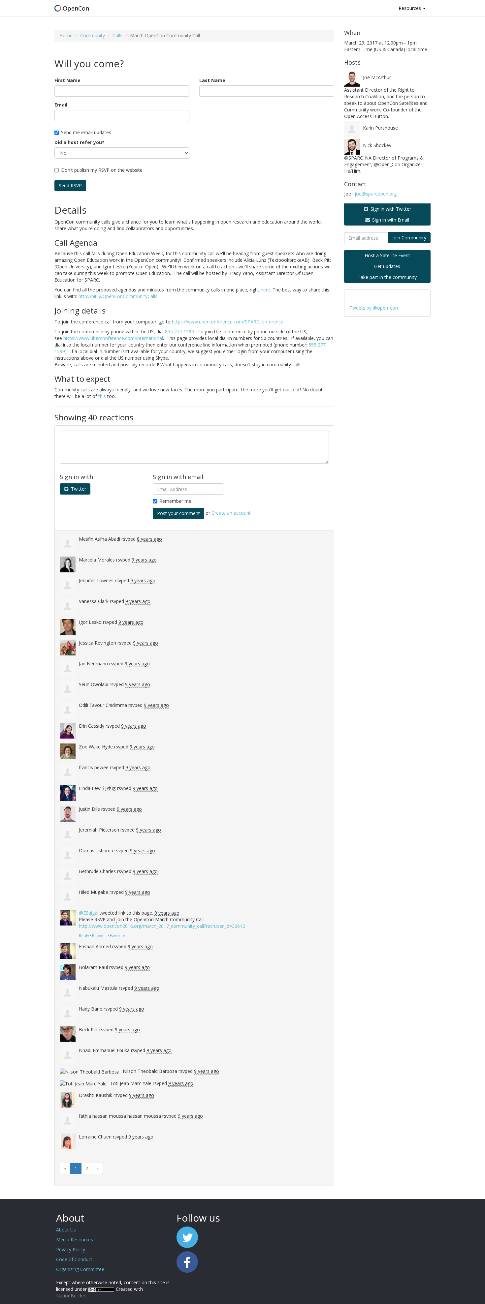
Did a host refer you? (79, 142)
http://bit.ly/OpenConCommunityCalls (118, 296)
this (102, 396)
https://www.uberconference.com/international (113, 338)
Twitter (78, 489)
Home (66, 35)
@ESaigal (88, 913)
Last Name (212, 80)
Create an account (231, 513)
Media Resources (74, 1239)
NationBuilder (70, 1295)
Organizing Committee (80, 1269)
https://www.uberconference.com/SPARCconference (227, 321)
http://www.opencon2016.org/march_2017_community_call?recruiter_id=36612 (162, 926)
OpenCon (76, 8)
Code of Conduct (74, 1259)
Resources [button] (410, 8)
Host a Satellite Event (387, 255)
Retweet (99, 935)
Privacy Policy (70, 1249)
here (265, 290)
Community (92, 35)
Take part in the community (387, 277)
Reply (84, 935)
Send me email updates (86, 132)
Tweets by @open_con (373, 308)
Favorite (117, 935)
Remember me (175, 501)
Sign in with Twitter (390, 209)
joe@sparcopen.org (376, 194)
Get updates (387, 266)
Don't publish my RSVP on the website (102, 170)
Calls (117, 35)
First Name (67, 80)
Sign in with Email (390, 220)
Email (60, 105)
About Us (66, 1230)
